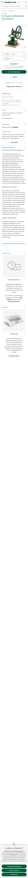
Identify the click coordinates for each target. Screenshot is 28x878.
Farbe (7, 54)
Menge (7, 58)
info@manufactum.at (14, 301)
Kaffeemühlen (11, 10)
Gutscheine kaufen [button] (14, 356)
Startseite (4, 10)
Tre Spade (15, 127)
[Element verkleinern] (23, 47)
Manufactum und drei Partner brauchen (13, 851)
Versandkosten (20, 66)
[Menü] (2, 2)
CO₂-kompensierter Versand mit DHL (14, 67)
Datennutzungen (13, 854)
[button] (25, 25)
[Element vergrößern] (25, 47)
